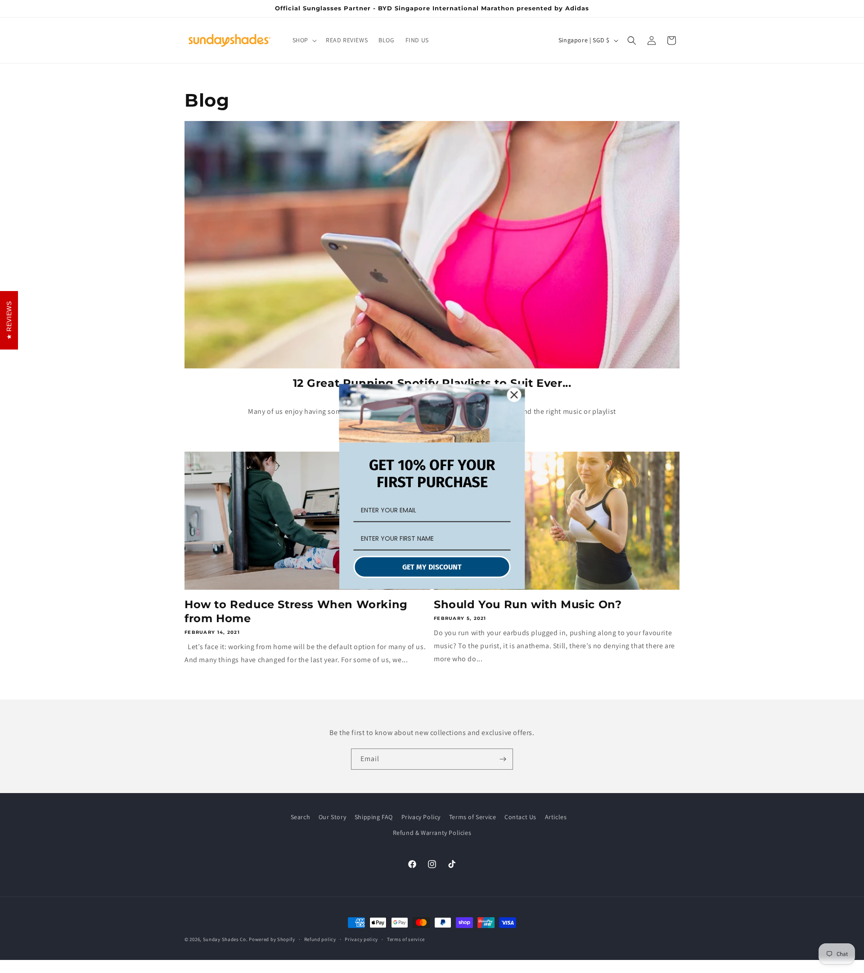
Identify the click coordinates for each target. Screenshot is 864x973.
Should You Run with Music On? (527, 604)
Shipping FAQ (374, 817)
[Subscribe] (503, 759)
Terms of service (406, 939)
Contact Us (520, 817)
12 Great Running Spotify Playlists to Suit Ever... (432, 383)
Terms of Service (472, 817)
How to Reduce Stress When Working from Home (296, 611)
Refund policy (320, 939)
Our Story (332, 817)
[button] (303, 40)
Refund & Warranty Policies (432, 833)
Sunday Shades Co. (225, 939)
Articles (556, 817)
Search (300, 817)
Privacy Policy (421, 817)
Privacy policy (361, 939)
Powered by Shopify (272, 939)
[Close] (514, 394)
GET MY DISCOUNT (432, 566)
